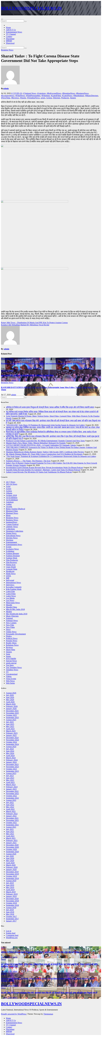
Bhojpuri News (12, 513)
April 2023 (10, 782)
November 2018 (12, 901)
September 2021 (12, 825)
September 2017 (12, 919)
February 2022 (12, 814)
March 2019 (11, 892)
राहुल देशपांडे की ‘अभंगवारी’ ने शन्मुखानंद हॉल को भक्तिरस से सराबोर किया (27, 375)
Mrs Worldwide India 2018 (16, 614)
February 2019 (12, 894)
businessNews (11, 522)
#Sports (23, 98)
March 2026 (11, 704)
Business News (12, 520)
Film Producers (12, 560)
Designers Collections (14, 531)
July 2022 (10, 802)
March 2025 (11, 731)
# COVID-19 (16, 93)
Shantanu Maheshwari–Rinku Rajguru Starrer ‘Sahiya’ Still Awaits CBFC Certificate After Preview (45, 452)
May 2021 (10, 834)
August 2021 (11, 827)
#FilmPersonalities (33, 96)
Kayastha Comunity (14, 587)
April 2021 (10, 836)
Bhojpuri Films (12, 511)
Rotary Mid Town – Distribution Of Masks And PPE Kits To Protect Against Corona (34, 323)
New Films (10, 627)
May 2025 (10, 726)
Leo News (10, 600)
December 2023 (12, 764)
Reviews (9, 647)
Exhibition (10, 551)
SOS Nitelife (11, 658)
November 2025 (12, 713)
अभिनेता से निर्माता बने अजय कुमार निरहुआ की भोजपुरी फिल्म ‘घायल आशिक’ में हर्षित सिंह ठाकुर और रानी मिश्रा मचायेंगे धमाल (50, 407)
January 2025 (11, 735)
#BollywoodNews (54, 93)
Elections (9, 540)
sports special (11, 663)
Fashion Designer (13, 556)
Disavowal (10, 43)
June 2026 (10, 697)
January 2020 (11, 869)
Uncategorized (11, 674)
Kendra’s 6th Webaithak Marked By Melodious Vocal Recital (25, 325)
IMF (7, 578)
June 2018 (10, 912)
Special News (11, 661)
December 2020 (12, 845)
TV (7, 672)
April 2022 (10, 809)
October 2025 (11, 715)
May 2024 (10, 753)
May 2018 (10, 914)
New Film (10, 625)
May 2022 (10, 807)
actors (43, 98)
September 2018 (12, 905)
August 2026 (11, 693)
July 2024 (10, 749)
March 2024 (11, 758)
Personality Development (16, 634)
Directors (56, 98)
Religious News (12, 645)
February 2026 (12, 706)
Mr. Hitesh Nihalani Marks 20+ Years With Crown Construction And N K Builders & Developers (44, 454)
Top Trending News (14, 667)
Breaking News (7, 50)
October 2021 (11, 823)
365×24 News (11, 484)
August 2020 (11, 854)
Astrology (10, 502)
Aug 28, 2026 (6, 998)
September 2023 (12, 771)
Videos (8, 676)
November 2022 (12, 793)
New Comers (11, 623)
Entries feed (10, 933)
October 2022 (11, 796)
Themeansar (48, 1014)
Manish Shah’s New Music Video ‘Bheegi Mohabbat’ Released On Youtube (36, 443)
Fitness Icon (10, 565)
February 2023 (12, 787)
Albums (9, 493)
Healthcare (10, 571)
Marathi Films (11, 607)
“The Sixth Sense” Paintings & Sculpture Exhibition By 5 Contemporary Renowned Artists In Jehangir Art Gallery (51, 456)
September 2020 (12, 852)
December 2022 (12, 791)
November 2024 (12, 740)
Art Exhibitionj (12, 500)
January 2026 (11, 709)
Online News (11, 632)
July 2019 (10, 883)
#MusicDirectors (91, 96)
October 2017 (11, 916)
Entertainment (11, 542)
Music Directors (12, 616)
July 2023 (10, 776)
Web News (10, 681)
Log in (8, 931)
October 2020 (11, 849)
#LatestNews (67, 96)
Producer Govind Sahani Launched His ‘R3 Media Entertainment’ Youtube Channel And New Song (43, 363)
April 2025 (10, 729)
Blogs (8, 515)
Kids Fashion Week (13, 589)
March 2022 (11, 811)
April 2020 (10, 863)
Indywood (10, 580)
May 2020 (10, 861)
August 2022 (11, 800)
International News (13, 582)
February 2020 (12, 867)
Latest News (11, 596)
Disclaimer (10, 39)
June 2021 (10, 831)
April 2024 (10, 755)
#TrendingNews (33, 98)
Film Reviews (11, 562)
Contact (9, 36)
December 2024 (12, 738)
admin (6, 88)
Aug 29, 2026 (6, 957)
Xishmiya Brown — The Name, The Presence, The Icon (28, 461)
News (8, 629)
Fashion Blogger (12, 553)
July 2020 (10, 856)
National (9, 618)
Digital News (11, 533)
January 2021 (11, 843)
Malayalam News (13, 603)
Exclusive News (12, 549)
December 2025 (12, 711)
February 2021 (12, 840)
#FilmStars (45, 96)
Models (9, 612)
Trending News (12, 670)
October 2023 (11, 769)
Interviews (10, 585)
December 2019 (12, 872)
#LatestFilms (56, 96)
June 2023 (10, 778)
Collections (10, 529)
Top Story (10, 665)
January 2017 (11, 921)
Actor (8, 486)
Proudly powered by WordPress (13, 1014)
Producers (65, 98)
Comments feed (12, 935)
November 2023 (12, 767)
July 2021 (10, 829)
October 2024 (11, 742)
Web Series (10, 683)
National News (12, 620)
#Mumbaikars (78, 96)
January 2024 (11, 762)
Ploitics (9, 636)
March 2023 (11, 785)
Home (8, 27)
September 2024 (12, 744)
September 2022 (12, 798)
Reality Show (11, 643)
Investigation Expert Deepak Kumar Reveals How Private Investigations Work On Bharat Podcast (44, 467)
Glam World (11, 567)
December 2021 (12, 818)
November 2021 (12, 820)
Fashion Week (11, 558)
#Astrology (41, 93)
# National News (29, 93)
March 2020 (11, 865)
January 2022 (11, 816)
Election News (12, 538)
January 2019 (11, 896)
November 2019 (12, 874)
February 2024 (12, 760)
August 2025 (11, 720)
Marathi (9, 605)
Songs (8, 656)
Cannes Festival (12, 524)
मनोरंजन (9, 41)
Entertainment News (14, 32)
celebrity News (12, 527)
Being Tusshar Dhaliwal (15, 509)
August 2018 (11, 907)
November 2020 (12, 847)
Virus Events (11, 679)
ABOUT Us (11, 30)
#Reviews (15, 98)
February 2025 (12, 733)
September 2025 (12, 717)
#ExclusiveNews (7, 96)
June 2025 (10, 724)
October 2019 (11, 876)
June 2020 (10, 858)
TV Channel (11, 34)
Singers (73, 98)
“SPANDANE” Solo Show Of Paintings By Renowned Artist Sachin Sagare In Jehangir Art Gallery (45, 425)
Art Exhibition (11, 498)
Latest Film (10, 591)
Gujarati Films (11, 569)
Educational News (13, 536)
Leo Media (10, 598)
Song (8, 654)
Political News (11, 638)
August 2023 (11, 773)
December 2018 (12, 899)
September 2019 (12, 878)
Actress (49, 98)
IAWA (8, 576)
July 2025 (10, 722)
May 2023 (10, 780)
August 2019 (11, 881)
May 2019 (10, 887)
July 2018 (10, 910)
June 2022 (10, 805)
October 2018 (11, 903)
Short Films (10, 650)
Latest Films (11, 594)
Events (8, 547)
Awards (9, 506)
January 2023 (11, 789)
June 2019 (10, 885)
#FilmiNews (20, 96)
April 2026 (10, 702)
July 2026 (10, 695)
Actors (8, 489)
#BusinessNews (82, 93)
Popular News (11, 641)
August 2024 (11, 747)
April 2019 (10, 890)
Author (9, 504)
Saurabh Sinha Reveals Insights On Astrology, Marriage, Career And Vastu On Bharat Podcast (43, 470)
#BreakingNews (68, 93)
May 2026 (10, 700)
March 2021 (11, 838)
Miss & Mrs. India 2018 (15, 609)
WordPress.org (12, 938)
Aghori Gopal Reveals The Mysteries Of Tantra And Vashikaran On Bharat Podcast (39, 472)
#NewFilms (5, 98)
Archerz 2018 (11, 495)
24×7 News (10, 482)
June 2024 (10, 751)
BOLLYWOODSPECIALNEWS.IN (31, 8)
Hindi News (11, 574)
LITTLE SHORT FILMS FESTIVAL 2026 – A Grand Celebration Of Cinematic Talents (41, 445)
